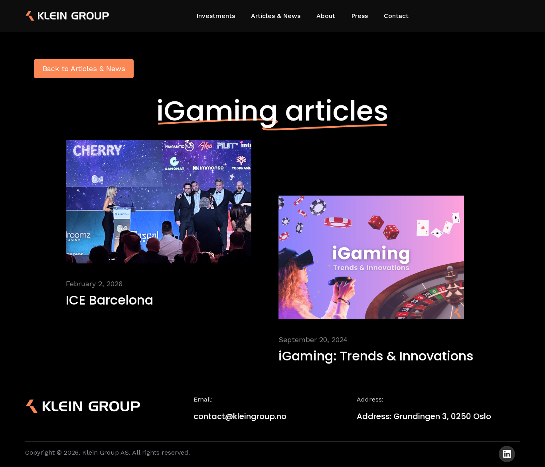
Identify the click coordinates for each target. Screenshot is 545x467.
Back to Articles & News (84, 68)
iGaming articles (272, 111)
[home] (53, 16)
